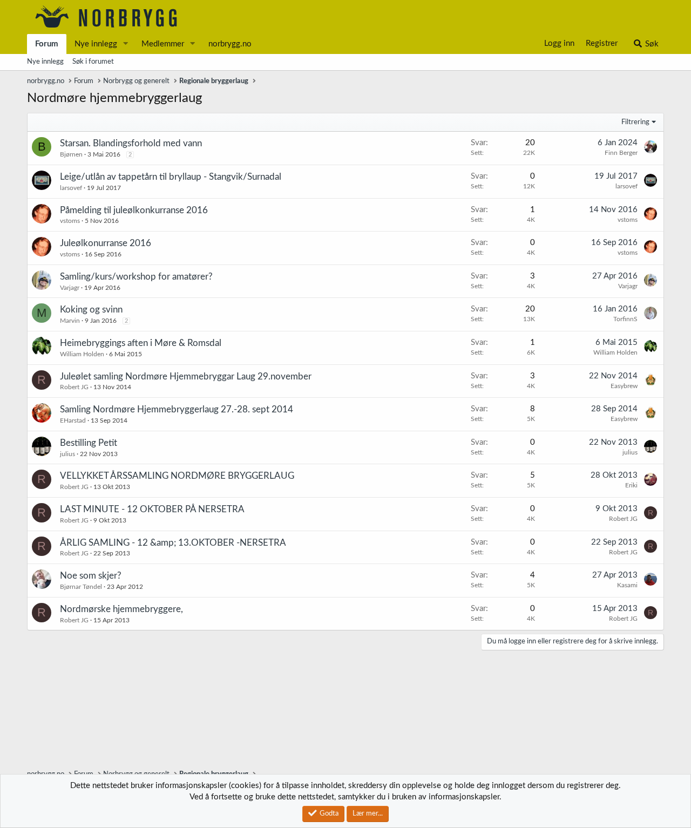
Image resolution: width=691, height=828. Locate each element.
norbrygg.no (230, 44)
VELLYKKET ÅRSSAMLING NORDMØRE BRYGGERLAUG (177, 475)
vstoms (70, 221)
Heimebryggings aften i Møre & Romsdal (140, 343)
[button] (125, 44)
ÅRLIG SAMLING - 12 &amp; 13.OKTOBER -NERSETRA (173, 542)
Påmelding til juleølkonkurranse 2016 (134, 210)
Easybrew (624, 386)
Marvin (70, 320)
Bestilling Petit (88, 442)
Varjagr (69, 287)
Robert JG (74, 387)
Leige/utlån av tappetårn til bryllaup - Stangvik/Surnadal (170, 176)
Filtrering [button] (635, 122)
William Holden (82, 354)
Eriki (631, 485)
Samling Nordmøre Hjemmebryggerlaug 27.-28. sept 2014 (176, 409)
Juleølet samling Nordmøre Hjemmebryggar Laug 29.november (185, 376)
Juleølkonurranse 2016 (105, 243)
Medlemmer (162, 44)
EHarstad (73, 420)
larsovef (71, 188)
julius (67, 454)
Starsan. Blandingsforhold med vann (131, 143)
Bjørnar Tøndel (81, 586)
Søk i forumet (93, 61)
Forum (46, 44)
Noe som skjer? (90, 575)
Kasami (627, 585)
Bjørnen (71, 154)
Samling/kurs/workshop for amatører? (136, 276)
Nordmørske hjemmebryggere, (121, 609)
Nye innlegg (95, 44)
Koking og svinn (91, 309)
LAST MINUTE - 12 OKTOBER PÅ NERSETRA (152, 509)
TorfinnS (625, 319)
